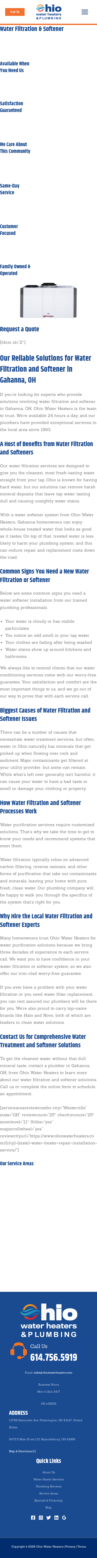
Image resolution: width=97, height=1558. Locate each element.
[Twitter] (48, 1517)
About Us (48, 1472)
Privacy (70, 1546)
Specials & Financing (48, 1500)
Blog (48, 1507)
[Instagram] (41, 1517)
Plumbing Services (48, 1486)
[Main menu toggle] (85, 12)
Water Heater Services (48, 1479)
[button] (15, 12)
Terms (81, 1546)
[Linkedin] (56, 1517)
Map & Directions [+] (22, 1451)
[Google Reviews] (64, 1517)
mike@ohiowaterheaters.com (53, 1372)
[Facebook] (33, 1517)
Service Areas (48, 1493)
